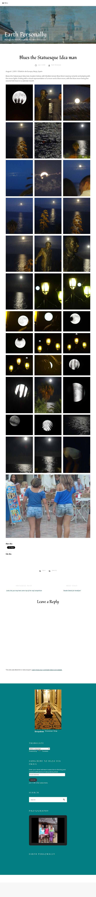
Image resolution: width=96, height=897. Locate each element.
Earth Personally (25, 34)
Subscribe (32, 780)
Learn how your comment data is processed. (47, 670)
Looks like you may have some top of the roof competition (24, 588)
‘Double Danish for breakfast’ (72, 588)
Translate (45, 751)
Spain (44, 570)
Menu (6, 3)
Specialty (54, 570)
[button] (19, 102)
